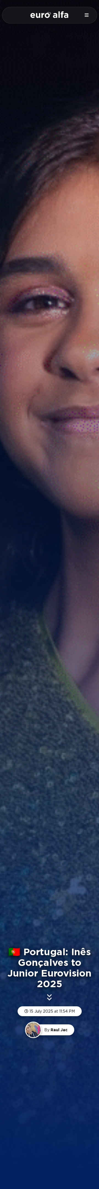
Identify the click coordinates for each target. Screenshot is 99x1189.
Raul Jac (59, 1030)
